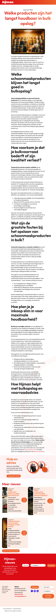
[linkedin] (38, 591)
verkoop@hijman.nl (20, 596)
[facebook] (32, 591)
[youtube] (35, 591)
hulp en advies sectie (30, 449)
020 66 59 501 (18, 594)
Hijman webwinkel (39, 451)
